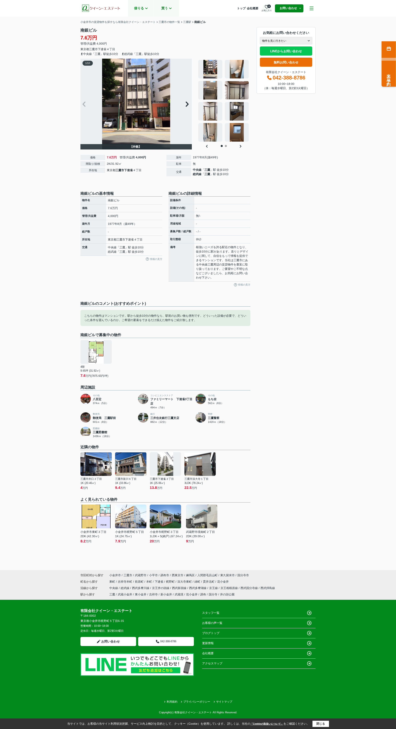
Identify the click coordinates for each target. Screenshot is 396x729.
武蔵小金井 (125, 594)
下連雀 (102, 49)
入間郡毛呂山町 (207, 575)
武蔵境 (179, 594)
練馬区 (190, 575)
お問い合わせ (288, 8)
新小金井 (166, 594)
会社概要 (252, 8)
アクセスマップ (212, 663)
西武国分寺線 (249, 588)
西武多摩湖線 (198, 588)
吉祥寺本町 (125, 581)
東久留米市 (227, 575)
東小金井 (140, 594)
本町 (149, 581)
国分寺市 (243, 575)
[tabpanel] (223, 101)
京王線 (214, 588)
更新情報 (208, 643)
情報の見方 (156, 259)
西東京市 (177, 575)
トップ (241, 8)
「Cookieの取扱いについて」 (266, 723)
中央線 (197, 169)
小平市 (153, 575)
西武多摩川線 (141, 588)
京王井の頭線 (161, 588)
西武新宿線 (179, 588)
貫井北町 (209, 581)
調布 (203, 594)
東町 (112, 581)
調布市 (164, 575)
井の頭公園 (227, 594)
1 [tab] (222, 146)
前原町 (139, 581)
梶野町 (171, 581)
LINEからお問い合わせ (286, 51)
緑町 (197, 581)
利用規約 (172, 701)
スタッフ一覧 (210, 612)
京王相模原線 (229, 588)
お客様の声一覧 (212, 623)
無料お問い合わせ (286, 62)
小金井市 (115, 575)
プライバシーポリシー (196, 701)
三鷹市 (93, 49)
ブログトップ (210, 633)
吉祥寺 (153, 594)
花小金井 (223, 581)
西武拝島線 (267, 588)
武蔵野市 (140, 575)
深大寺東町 (185, 581)
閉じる (320, 723)
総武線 (197, 174)
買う (164, 8)
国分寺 (213, 594)
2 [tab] (226, 146)
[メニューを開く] (312, 8)
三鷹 (207, 169)
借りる (139, 8)
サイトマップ (224, 701)
